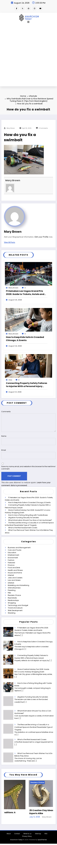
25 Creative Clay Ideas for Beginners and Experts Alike (26, 812)
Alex (10, 380)
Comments (6, 411)
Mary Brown (11, 128)
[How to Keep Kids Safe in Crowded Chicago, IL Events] (28, 320)
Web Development (15, 610)
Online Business (14, 588)
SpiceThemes (42, 839)
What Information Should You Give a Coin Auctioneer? (30, 520)
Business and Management (19, 547)
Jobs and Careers (15, 578)
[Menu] (28, 22)
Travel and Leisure (15, 608)
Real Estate (12, 598)
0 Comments (43, 128)
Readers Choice (14, 595)
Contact (17, 833)
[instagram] (34, 8)
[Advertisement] (28, 57)
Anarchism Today (16, 839)
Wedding (11, 613)
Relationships (13, 600)
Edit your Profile (41, 237)
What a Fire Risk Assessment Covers (22, 528)
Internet (11, 575)
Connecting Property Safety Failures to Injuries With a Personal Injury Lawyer (26, 385)
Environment (13, 558)
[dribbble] (28, 8)
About (9, 833)
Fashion (11, 560)
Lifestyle (11, 583)
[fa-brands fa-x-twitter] (23, 8)
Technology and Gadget (18, 605)
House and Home (15, 573)
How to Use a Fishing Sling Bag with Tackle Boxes (28, 515)
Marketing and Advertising (18, 585)
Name (3, 436)
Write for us (27, 833)
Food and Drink (14, 567)
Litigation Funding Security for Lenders (23, 517)
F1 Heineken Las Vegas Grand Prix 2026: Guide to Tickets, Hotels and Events (25, 293)
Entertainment (13, 555)
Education (12, 552)
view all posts (9, 242)
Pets (9, 593)
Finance (11, 565)
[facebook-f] (17, 8)
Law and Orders (14, 580)
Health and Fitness (15, 570)
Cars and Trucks (14, 550)
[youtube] (40, 8)
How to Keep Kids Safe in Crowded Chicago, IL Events (25, 339)
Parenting (12, 590)
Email (3, 450)
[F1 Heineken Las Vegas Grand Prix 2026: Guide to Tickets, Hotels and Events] (28, 273)
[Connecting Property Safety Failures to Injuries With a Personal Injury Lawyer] (28, 366)
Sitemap (38, 833)
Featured (11, 562)
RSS (46, 833)
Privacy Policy (27, 835)
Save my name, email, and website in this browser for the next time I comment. (28, 467)
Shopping (12, 603)
